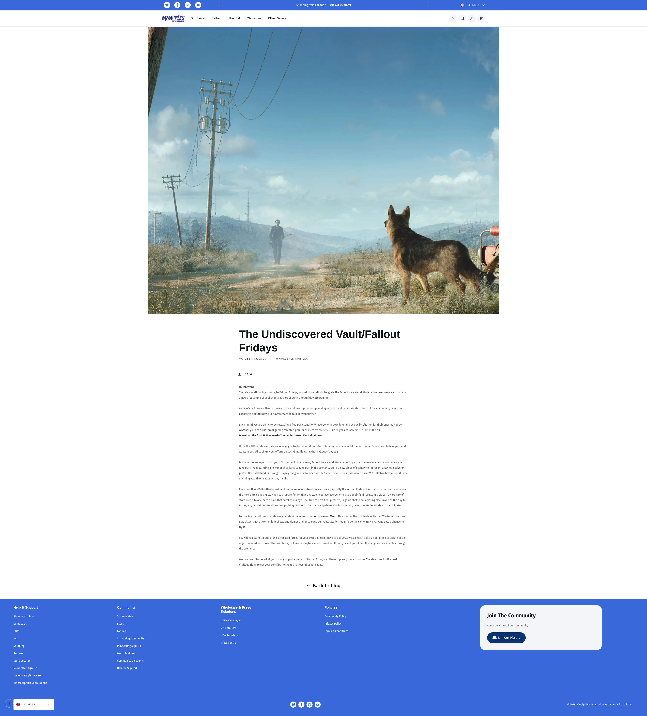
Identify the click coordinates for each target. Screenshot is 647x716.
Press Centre (228, 642)
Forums (121, 631)
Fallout (217, 18)
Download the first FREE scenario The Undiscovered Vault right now (280, 435)
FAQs (16, 631)
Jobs (16, 638)
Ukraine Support (127, 668)
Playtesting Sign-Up (129, 645)
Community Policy (336, 616)
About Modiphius (23, 616)
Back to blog (326, 586)
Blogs (120, 623)
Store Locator (21, 660)
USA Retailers (229, 635)
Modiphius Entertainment (593, 704)
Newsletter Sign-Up (25, 668)
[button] (220, 5)
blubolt (629, 704)
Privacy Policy (333, 623)
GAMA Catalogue (231, 620)
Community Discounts (130, 660)
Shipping (18, 645)
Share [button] (247, 374)
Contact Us (20, 623)
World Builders (126, 653)
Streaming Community (130, 638)
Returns (18, 653)
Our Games (198, 18)
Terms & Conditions (336, 631)
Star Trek (234, 18)
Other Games (277, 18)
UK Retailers (228, 627)
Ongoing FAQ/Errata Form (28, 675)
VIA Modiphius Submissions (30, 683)
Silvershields (125, 616)
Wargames (254, 18)
